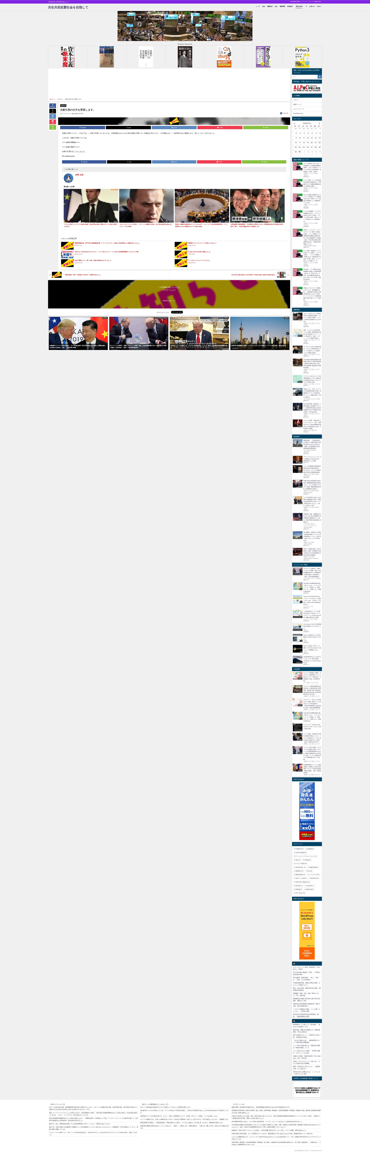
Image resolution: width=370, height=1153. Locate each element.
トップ (258, 6)
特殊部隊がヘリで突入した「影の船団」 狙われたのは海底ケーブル (306, 1026)
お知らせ (312, 6)
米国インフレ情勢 (301, 878)
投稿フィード (297, 104)
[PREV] (295, 123)
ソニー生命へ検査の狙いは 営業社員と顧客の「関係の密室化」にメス (306, 1047)
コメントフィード (298, 109)
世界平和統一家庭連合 (303, 882)
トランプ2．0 (314, 874)
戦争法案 (299, 885)
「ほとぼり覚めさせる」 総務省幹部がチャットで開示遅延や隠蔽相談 (306, 1041)
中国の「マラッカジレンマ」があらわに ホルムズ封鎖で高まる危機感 (306, 1062)
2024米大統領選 (301, 852)
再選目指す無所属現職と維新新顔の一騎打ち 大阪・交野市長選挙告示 (307, 1005)
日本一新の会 (300, 893)
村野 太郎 (285, 113)
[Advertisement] (169, 83)
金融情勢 (310, 849)
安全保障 (310, 885)
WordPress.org (298, 113)
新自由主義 (310, 889)
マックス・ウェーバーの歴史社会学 (311, 1)
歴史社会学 (315, 878)
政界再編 (299, 889)
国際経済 (270, 6)
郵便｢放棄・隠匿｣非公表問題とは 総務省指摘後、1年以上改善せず (306, 1031)
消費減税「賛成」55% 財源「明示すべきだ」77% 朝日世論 (306, 994)
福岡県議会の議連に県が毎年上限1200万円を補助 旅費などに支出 (306, 1000)
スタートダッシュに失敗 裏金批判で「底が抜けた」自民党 (306, 968)
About (319, 6)
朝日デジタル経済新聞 (303, 1021)
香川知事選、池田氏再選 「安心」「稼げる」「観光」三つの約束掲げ (306, 979)
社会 (276, 6)
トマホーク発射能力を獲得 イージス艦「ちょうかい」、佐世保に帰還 (306, 1010)
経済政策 (307, 860)
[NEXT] (319, 123)
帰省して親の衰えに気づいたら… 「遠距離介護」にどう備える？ (306, 1068)
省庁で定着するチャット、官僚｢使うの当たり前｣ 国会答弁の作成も (307, 1036)
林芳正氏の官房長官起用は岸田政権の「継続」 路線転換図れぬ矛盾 (306, 1015)
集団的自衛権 (300, 874)
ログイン (296, 100)
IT (306, 6)
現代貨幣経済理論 (295, 1)
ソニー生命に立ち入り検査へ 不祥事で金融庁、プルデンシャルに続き (306, 1052)
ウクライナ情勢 (301, 863)
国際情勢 (282, 6)
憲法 (298, 860)
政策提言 (290, 6)
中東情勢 (299, 849)
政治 (263, 6)
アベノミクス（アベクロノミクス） (306, 856)
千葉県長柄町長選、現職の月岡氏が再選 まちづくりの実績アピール (306, 984)
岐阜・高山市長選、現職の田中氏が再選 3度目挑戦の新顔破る (307, 989)
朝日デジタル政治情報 (303, 963)
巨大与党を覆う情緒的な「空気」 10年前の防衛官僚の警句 (306, 973)
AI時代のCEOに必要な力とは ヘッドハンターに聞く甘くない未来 (306, 1073)
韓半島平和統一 (300, 867)
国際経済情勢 (314, 867)
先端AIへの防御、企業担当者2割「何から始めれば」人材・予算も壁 (307, 1057)
